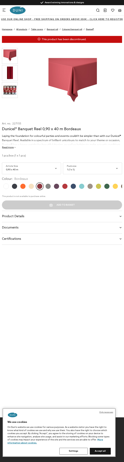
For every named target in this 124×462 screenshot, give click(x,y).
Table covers (37, 29)
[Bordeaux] (39, 186)
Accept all (100, 451)
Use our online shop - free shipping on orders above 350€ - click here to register (62, 19)
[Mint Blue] (81, 186)
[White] (6, 186)
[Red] (64, 186)
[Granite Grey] (48, 186)
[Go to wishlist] (112, 10)
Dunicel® (90, 29)
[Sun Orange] (23, 186)
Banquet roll (52, 29)
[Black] (14, 186)
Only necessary (106, 412)
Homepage (7, 29)
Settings (73, 451)
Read (8, 147)
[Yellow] (115, 186)
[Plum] (56, 186)
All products (21, 29)
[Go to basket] (119, 10)
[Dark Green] (106, 186)
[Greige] (90, 186)
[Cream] (31, 186)
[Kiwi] (98, 186)
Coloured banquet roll (72, 29)
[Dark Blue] (73, 186)
